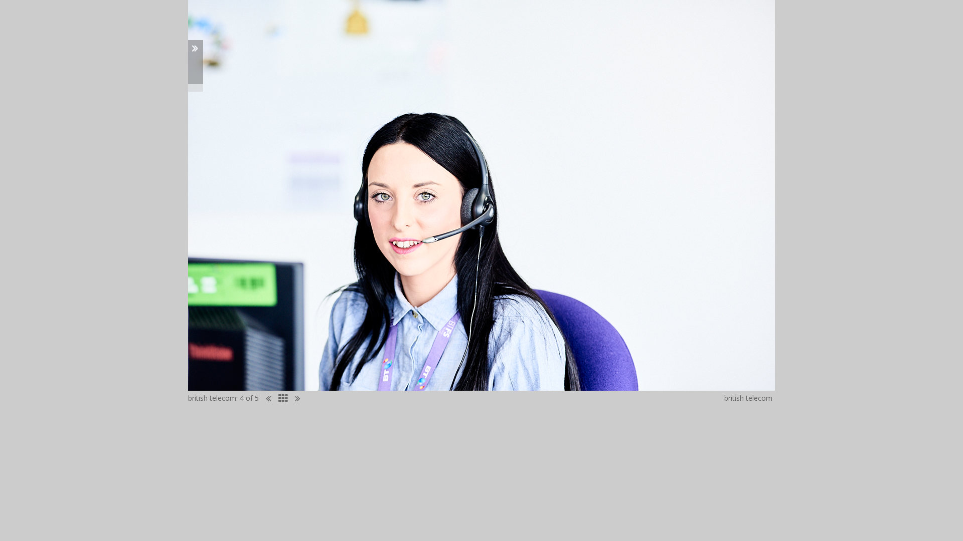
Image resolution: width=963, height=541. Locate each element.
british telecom (212, 398)
